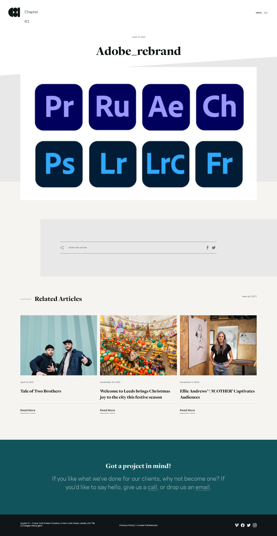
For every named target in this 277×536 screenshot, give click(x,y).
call (152, 487)
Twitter (214, 248)
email (202, 487)
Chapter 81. (31, 13)
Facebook (208, 248)
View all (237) (249, 296)
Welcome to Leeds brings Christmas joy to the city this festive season (135, 396)
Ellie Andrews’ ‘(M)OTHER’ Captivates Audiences (217, 396)
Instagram (254, 525)
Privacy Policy (126, 525)
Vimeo (236, 525)
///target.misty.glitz (31, 525)
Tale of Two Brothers (40, 396)
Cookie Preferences (147, 525)
